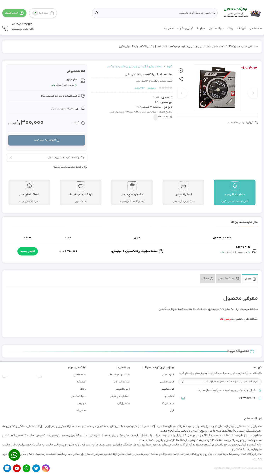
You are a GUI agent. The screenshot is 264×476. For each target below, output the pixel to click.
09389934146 (22, 24)
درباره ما (201, 28)
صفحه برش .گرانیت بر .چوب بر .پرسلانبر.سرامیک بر (197, 46)
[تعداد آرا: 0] (160, 87)
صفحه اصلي (256, 28)
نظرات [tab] (205, 279)
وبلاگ (230, 28)
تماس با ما (169, 28)
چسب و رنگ (168, 403)
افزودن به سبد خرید (45, 140)
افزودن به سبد (27, 251)
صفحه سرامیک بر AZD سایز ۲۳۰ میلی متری (143, 46)
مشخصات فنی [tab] (226, 279)
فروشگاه (241, 28)
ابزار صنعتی (168, 375)
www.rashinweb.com (252, 468)
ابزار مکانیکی (167, 389)
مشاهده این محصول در (239, 319)
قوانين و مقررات (185, 28)
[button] (14, 13)
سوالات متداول (216, 28)
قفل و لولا (169, 396)
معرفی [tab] (248, 279)
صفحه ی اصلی (249, 46)
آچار (172, 411)
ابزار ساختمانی (167, 382)
